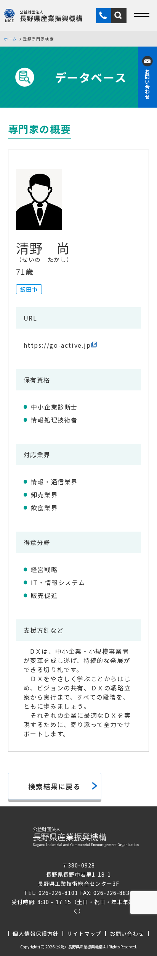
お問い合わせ (127, 933)
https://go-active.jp (57, 345)
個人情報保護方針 (35, 933)
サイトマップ (84, 933)
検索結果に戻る (54, 786)
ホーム (10, 39)
